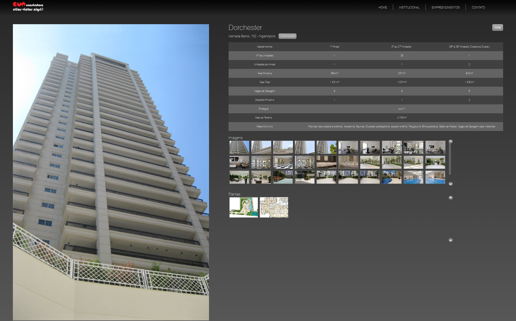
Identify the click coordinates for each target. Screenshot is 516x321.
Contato (478, 7)
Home (383, 7)
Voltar (497, 27)
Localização (287, 36)
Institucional (409, 7)
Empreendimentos (446, 7)
